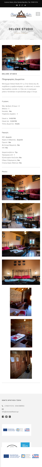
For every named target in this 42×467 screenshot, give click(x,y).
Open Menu (38, 14)
